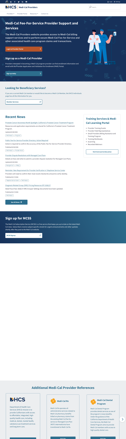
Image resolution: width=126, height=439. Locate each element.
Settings (118, 1)
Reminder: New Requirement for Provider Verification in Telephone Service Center (35, 170)
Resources (33, 14)
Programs (17, 135)
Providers (10, 14)
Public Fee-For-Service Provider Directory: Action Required (26, 140)
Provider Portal (22, 14)
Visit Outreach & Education (102, 152)
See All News (15, 202)
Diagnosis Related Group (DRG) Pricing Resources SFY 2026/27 (28, 185)
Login (110, 1)
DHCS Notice (9, 135)
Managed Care (10, 165)
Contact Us (44, 14)
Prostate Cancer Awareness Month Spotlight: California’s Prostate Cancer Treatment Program (39, 122)
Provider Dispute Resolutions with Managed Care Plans (25, 155)
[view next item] (122, 419)
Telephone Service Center (12, 180)
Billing (17, 165)
